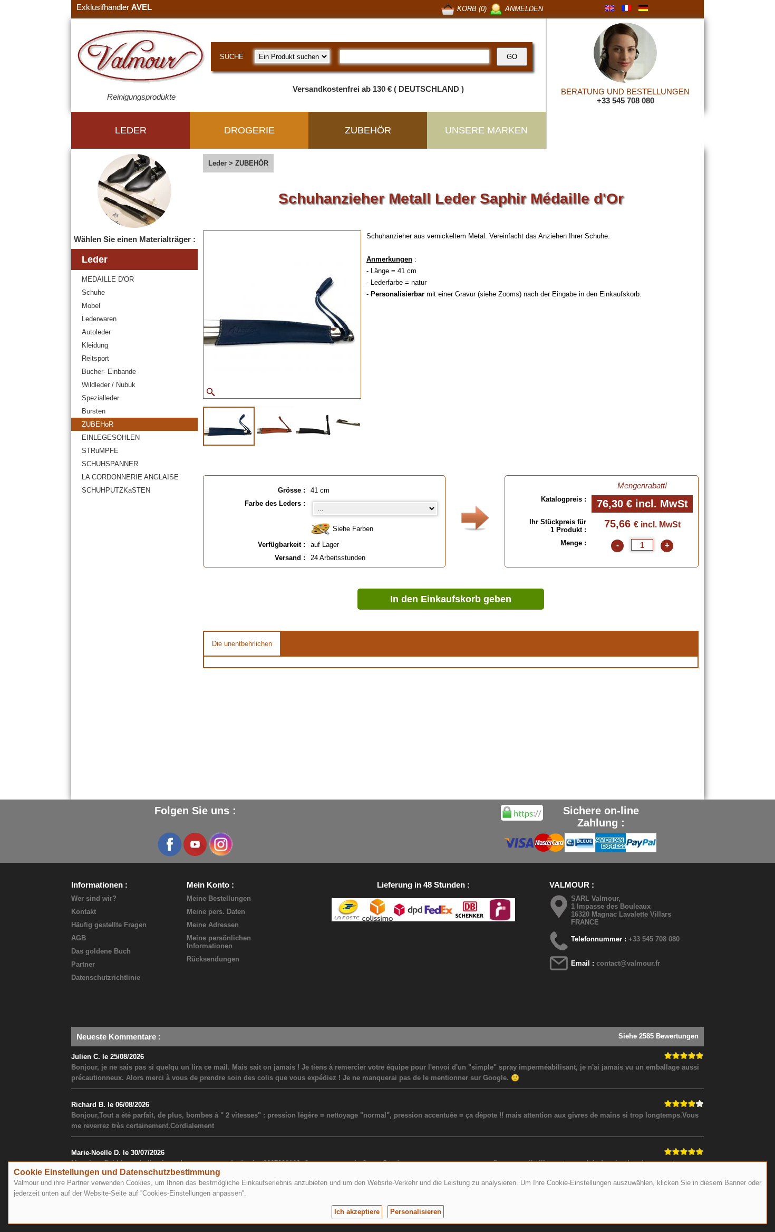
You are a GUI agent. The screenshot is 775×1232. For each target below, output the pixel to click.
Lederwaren (99, 319)
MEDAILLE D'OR (108, 279)
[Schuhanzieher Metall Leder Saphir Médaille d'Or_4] (358, 425)
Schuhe (93, 292)
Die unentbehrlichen (242, 644)
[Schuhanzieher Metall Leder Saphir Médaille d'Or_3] (314, 425)
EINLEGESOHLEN (111, 437)
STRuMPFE (100, 451)
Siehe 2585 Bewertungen (658, 1036)
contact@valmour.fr (628, 963)
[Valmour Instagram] (220, 844)
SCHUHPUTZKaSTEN (116, 490)
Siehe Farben (352, 529)
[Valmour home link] (141, 58)
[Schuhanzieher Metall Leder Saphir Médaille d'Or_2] (275, 425)
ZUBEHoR (97, 424)
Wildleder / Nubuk (108, 385)
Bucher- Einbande (109, 372)
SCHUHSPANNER (110, 464)
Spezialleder (100, 398)
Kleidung (95, 345)
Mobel (91, 306)
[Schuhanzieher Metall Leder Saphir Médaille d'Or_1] (229, 426)
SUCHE (232, 57)
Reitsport (95, 358)
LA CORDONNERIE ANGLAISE (130, 477)
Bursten (93, 411)
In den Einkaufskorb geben (450, 599)
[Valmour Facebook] (169, 844)
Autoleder (96, 332)
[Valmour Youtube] (195, 844)
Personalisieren (415, 1212)
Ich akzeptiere (357, 1212)
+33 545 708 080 (625, 100)
